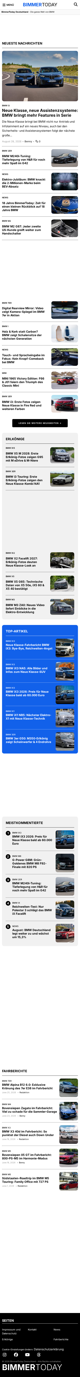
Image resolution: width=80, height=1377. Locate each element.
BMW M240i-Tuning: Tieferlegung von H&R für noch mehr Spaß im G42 (23, 159)
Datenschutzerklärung (49, 1349)
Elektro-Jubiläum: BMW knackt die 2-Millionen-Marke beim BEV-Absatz (23, 183)
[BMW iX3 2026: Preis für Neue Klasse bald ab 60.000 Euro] (65, 694)
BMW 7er (7, 303)
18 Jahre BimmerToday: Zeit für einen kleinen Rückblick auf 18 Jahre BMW (24, 206)
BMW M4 (6, 1104)
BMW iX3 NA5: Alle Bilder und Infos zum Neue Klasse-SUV (26, 670)
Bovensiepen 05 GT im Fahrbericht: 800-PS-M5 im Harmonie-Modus (27, 1156)
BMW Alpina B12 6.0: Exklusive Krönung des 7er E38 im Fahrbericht (27, 1086)
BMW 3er (7, 396)
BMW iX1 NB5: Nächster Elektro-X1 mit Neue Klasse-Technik (28, 716)
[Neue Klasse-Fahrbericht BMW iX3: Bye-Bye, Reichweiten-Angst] (65, 648)
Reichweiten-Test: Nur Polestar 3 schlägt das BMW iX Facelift (32, 910)
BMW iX (16, 903)
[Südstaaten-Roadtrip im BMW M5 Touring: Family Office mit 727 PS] (68, 1181)
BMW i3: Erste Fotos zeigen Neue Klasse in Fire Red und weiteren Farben (21, 405)
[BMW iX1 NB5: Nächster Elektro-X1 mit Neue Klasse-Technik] (65, 718)
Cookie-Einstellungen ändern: (17, 1349)
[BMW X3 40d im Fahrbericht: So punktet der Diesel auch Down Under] (68, 1134)
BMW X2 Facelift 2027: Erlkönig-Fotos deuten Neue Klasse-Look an (22, 562)
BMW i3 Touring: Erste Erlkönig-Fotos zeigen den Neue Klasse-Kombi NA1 (24, 480)
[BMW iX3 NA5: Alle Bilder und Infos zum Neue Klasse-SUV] (65, 671)
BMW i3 (6, 105)
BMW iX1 (10, 711)
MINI (4, 373)
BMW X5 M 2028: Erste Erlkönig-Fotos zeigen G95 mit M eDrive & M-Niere (24, 457)
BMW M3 (10, 599)
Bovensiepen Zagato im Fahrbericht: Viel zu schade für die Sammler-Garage (29, 1109)
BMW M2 (6, 221)
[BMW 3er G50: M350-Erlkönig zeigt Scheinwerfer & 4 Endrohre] (65, 741)
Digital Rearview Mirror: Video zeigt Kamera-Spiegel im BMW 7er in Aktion (23, 311)
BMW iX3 (10, 641)
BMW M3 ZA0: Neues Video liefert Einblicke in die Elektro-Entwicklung (25, 608)
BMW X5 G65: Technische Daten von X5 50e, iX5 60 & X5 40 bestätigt (25, 585)
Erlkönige (7, 1339)
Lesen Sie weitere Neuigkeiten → (40, 423)
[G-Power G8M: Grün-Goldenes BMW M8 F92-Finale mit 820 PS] (65, 863)
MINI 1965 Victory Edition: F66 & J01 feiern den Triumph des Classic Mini (23, 382)
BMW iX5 (10, 448)
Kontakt (32, 1329)
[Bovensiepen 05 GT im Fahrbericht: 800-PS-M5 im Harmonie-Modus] (68, 1158)
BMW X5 (10, 576)
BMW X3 (6, 1127)
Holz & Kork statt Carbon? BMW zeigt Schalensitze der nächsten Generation (22, 335)
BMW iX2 (10, 553)
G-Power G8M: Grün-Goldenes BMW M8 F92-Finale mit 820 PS (29, 863)
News (5, 174)
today (40, 4)
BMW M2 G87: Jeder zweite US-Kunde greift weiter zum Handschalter (21, 230)
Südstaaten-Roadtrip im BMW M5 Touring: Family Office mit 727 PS (25, 1180)
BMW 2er (7, 151)
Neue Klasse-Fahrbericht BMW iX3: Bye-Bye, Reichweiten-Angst (29, 646)
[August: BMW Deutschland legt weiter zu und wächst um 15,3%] (65, 933)
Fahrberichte (61, 1339)
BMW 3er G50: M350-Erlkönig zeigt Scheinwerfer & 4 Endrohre (28, 740)
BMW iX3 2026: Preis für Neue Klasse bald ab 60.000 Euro (27, 693)
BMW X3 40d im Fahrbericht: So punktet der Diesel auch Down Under (28, 1133)
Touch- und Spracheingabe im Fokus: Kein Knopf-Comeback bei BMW (23, 358)
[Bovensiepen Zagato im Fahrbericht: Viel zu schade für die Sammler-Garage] (68, 1111)
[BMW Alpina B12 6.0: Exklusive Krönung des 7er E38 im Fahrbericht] (68, 1088)
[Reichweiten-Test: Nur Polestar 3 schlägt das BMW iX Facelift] (65, 909)
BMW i (5, 326)
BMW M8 (16, 856)
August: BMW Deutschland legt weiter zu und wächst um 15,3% (31, 933)
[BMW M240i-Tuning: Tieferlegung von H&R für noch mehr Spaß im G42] (65, 886)
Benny (28, 141)
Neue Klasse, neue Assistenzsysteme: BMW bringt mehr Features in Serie (40, 113)
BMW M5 (6, 1151)
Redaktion (24, 1092)
